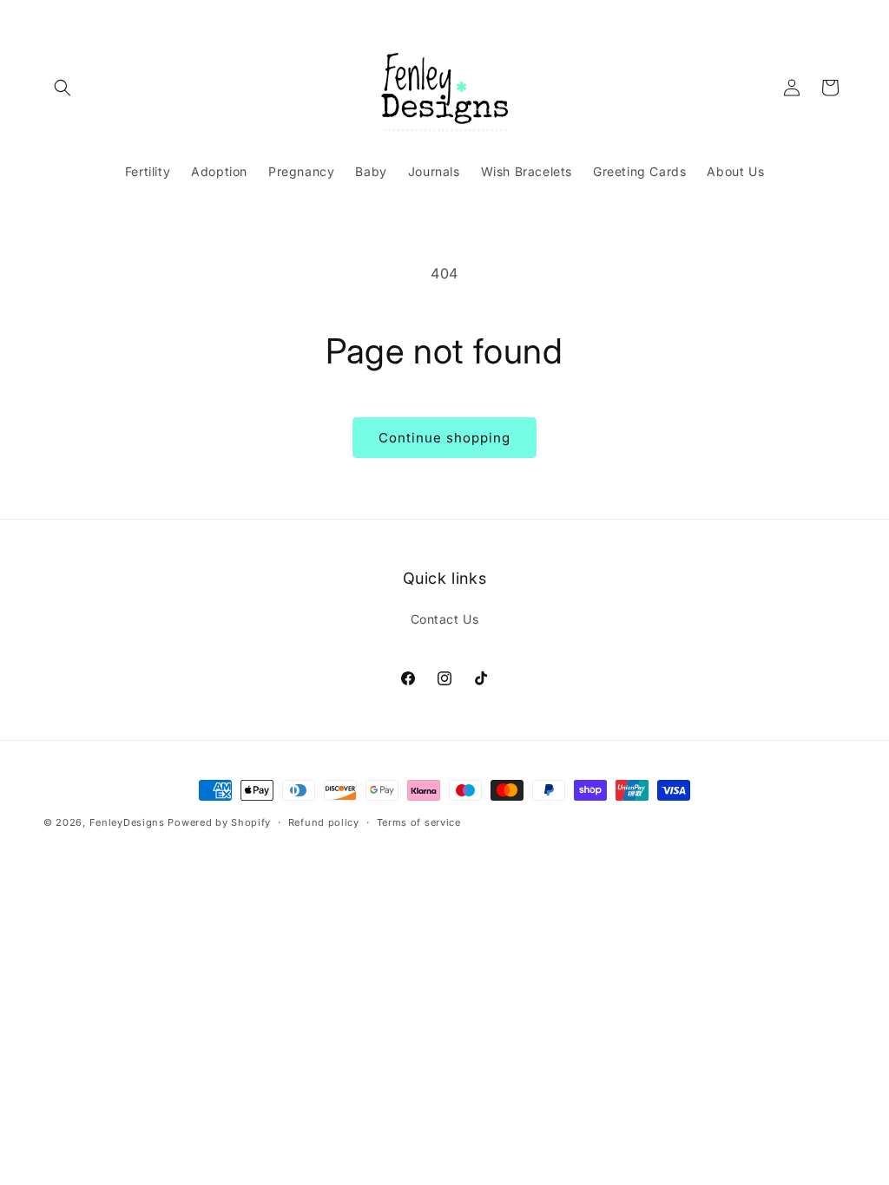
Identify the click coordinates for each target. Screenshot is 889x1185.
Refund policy (323, 822)
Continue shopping (444, 437)
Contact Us (445, 619)
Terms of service (419, 822)
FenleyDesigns (127, 822)
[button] (62, 88)
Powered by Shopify (219, 822)
